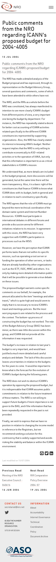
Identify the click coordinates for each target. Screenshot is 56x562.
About (33, 507)
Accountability (37, 512)
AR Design (15, 530)
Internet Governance (40, 517)
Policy (33, 531)
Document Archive (39, 536)
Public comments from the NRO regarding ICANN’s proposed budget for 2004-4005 (25, 68)
